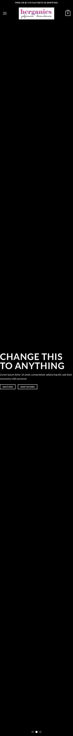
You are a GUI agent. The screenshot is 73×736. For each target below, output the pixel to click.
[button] (5, 13)
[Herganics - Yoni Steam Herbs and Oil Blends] (36, 13)
